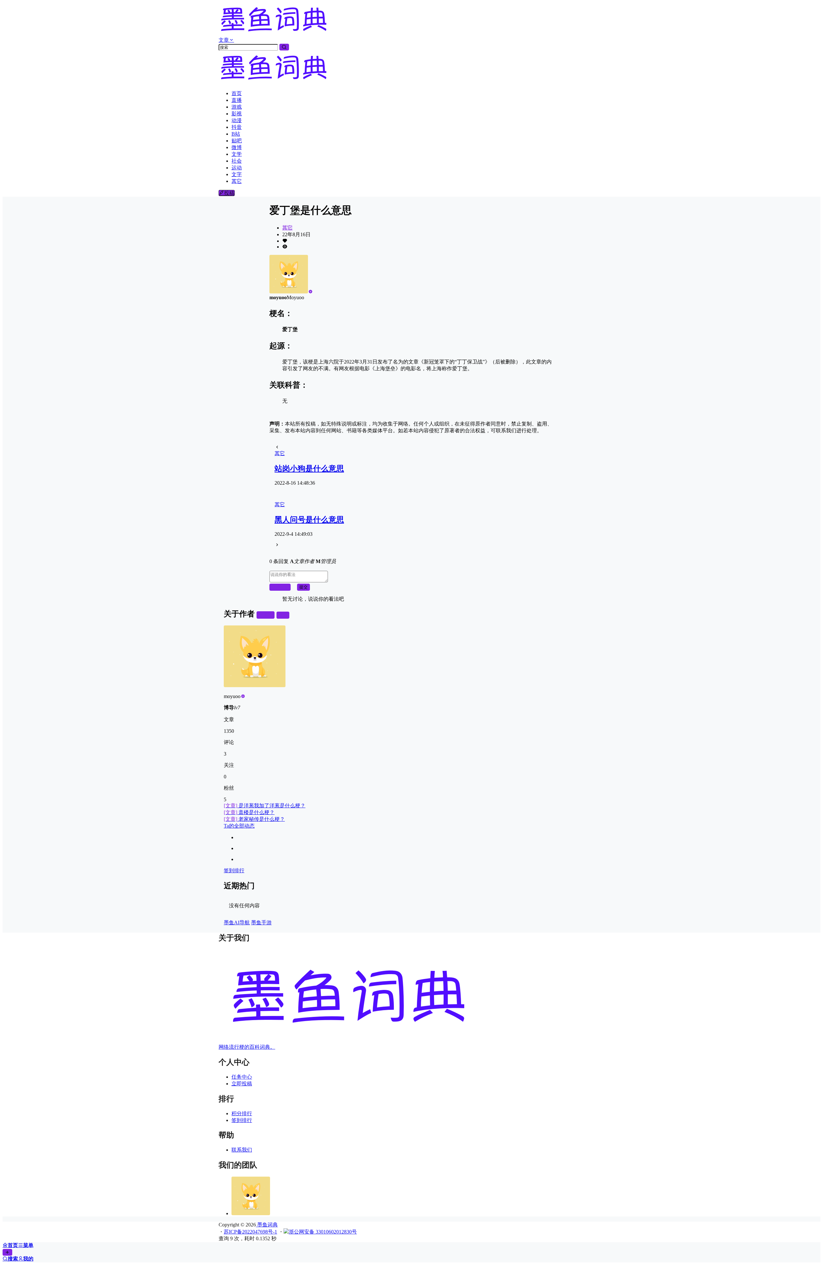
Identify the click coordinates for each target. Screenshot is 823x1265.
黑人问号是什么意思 (309, 520)
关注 (268, 615)
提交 (303, 587)
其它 (287, 227)
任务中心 (241, 1077)
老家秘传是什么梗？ (254, 819)
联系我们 (241, 1150)
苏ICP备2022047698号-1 (250, 1231)
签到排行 (234, 870)
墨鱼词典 (267, 1224)
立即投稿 (241, 1083)
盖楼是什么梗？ (249, 812)
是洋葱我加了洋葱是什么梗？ (264, 805)
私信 (283, 615)
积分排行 (241, 1113)
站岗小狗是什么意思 (309, 468)
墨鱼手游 (261, 922)
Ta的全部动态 (239, 826)
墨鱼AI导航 (237, 922)
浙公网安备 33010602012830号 (323, 1231)
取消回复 (280, 587)
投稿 (229, 193)
